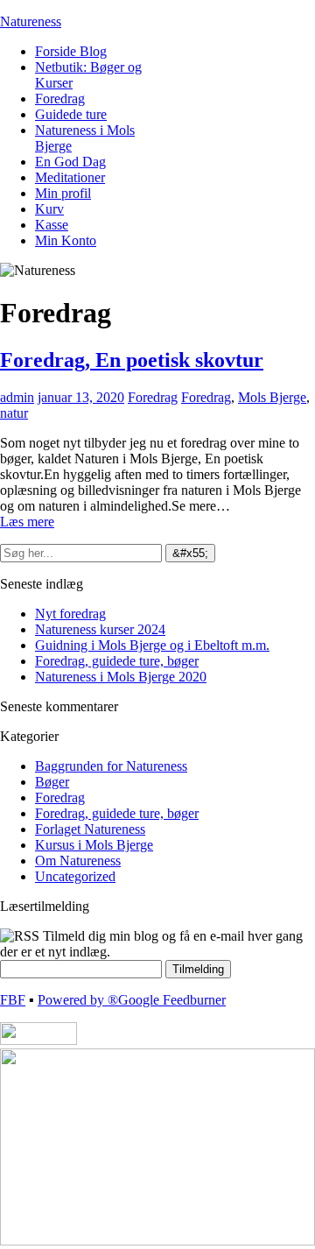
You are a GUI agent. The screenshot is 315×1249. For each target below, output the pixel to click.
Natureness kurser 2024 (100, 629)
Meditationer (70, 177)
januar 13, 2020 (81, 397)
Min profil (63, 193)
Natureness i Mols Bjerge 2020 (120, 676)
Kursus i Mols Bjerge (94, 844)
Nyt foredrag (70, 613)
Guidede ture (71, 114)
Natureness (30, 21)
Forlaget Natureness (90, 829)
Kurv (49, 208)
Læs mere (27, 521)
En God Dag (70, 161)
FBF (12, 999)
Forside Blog (71, 51)
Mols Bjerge (272, 397)
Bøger (52, 781)
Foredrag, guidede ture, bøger (117, 660)
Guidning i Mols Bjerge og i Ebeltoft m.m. (152, 645)
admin (17, 397)
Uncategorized (75, 876)
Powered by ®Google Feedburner (132, 999)
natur (14, 413)
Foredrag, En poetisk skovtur (131, 360)
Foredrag (60, 98)
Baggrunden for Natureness (111, 766)
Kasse (51, 224)
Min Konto (65, 240)
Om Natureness (78, 860)
